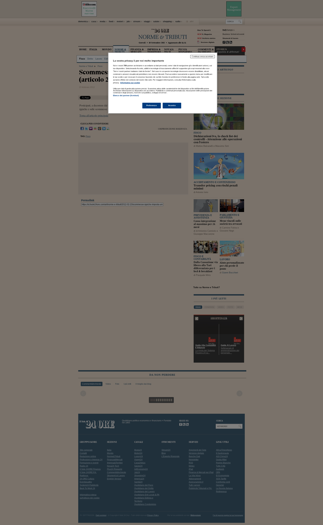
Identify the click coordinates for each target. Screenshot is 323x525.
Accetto (172, 105)
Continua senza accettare (202, 56)
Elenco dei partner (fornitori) (126, 95)
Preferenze (151, 105)
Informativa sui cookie (130, 83)
